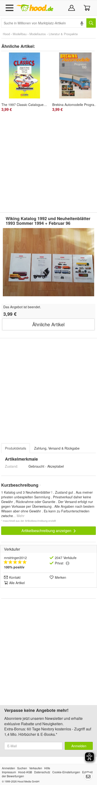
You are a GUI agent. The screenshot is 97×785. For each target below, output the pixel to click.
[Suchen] (91, 23)
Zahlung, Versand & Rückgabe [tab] (57, 448)
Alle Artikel (17, 582)
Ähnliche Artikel (48, 324)
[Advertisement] (48, 162)
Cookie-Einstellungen (66, 772)
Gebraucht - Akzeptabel (46, 466)
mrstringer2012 (15, 557)
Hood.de (34, 7)
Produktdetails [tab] (15, 448)
